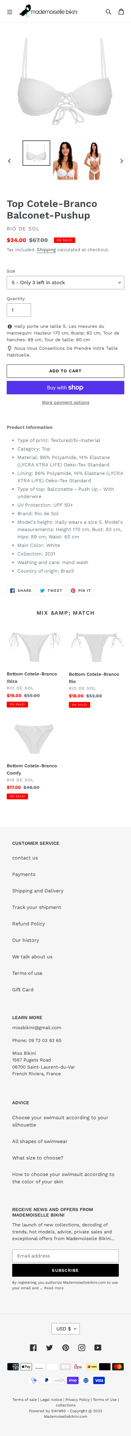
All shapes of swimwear (40, 1141)
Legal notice (51, 1400)
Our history (25, 940)
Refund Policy (28, 924)
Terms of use (27, 973)
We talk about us (32, 957)
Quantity (16, 298)
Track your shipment (36, 907)
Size (11, 271)
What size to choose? (37, 1158)
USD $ (63, 1329)
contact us (25, 858)
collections (66, 1405)
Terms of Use (105, 1400)
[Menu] (9, 11)
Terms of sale (24, 1400)
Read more (54, 1288)
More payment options (65, 402)
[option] (36, 153)
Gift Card (23, 990)
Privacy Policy (78, 1400)
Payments (23, 874)
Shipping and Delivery (37, 891)
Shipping (46, 249)
